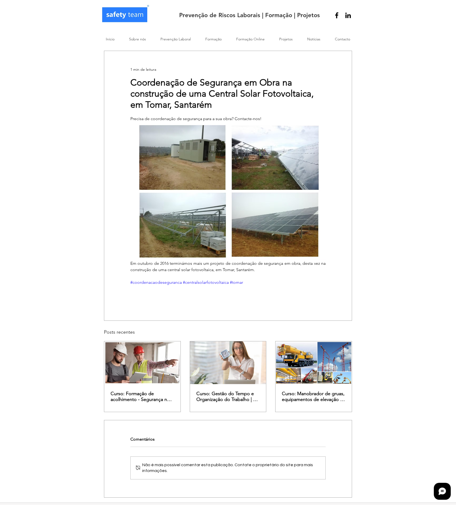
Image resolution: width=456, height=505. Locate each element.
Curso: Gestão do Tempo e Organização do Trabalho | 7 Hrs (225, 396)
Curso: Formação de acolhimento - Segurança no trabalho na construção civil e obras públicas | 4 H (141, 396)
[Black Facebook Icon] (337, 15)
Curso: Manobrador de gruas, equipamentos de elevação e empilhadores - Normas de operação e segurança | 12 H (313, 396)
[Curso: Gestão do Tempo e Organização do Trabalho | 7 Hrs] (228, 362)
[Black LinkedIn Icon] (348, 15)
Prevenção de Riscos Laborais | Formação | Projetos (249, 15)
